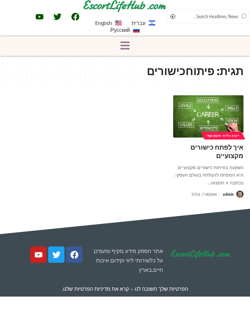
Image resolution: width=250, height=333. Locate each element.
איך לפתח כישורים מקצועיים (216, 151)
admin (228, 194)
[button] (125, 46)
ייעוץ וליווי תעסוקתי (223, 136)
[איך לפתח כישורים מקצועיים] (208, 116)
